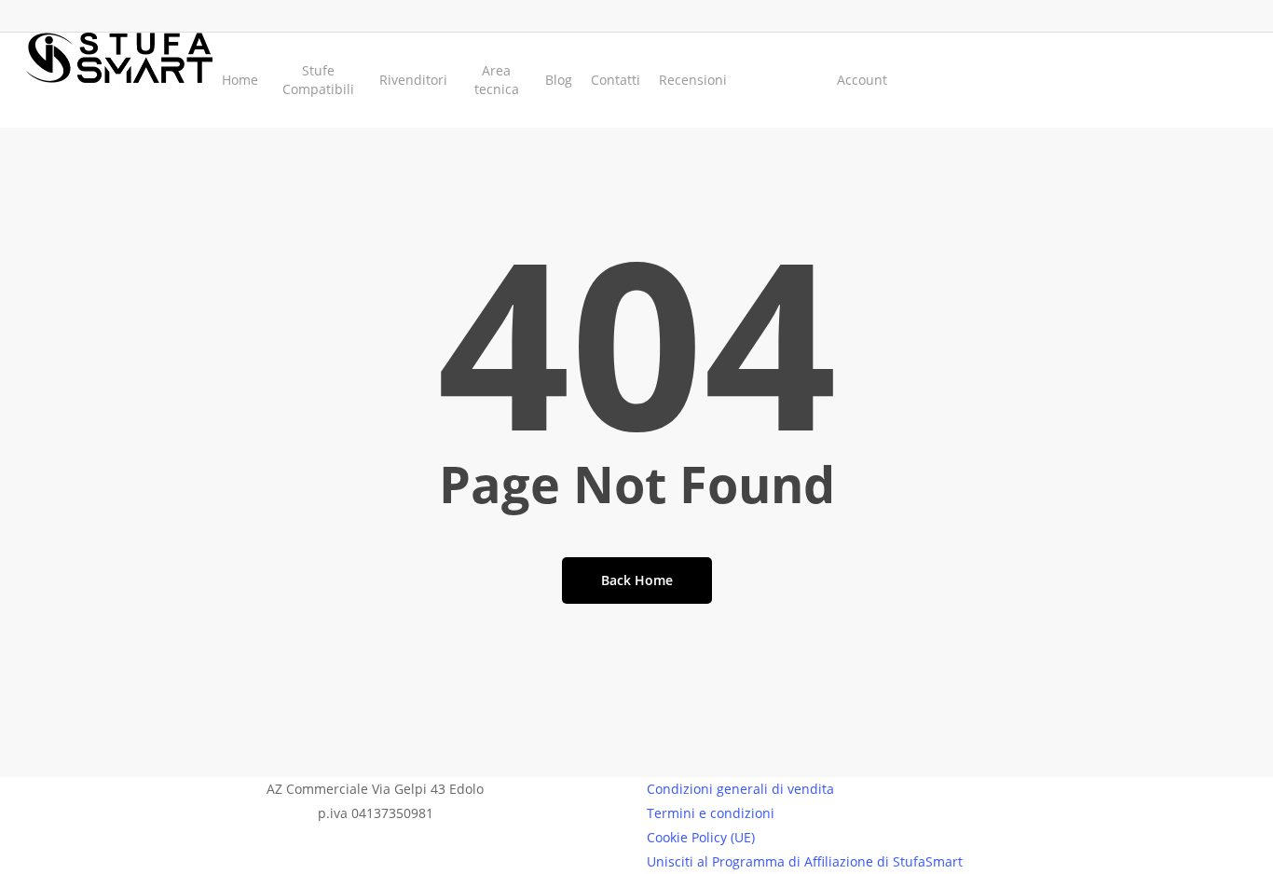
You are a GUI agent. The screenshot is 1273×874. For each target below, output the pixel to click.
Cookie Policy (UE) (701, 837)
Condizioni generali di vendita (740, 789)
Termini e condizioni (710, 813)
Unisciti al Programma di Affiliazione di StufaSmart (805, 861)
